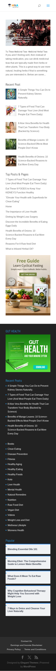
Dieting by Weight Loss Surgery (22, 217)
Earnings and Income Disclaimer (26, 645)
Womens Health (16, 530)
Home (9, 206)
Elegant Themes (29, 662)
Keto (10, 479)
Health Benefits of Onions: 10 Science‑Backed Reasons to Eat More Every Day (25, 235)
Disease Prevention (18, 454)
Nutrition (12, 500)
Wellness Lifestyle (17, 525)
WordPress (29, 666)
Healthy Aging (15, 464)
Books (11, 444)
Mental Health (15, 489)
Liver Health (14, 484)
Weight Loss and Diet (18, 520)
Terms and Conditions (35, 649)
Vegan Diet (13, 510)
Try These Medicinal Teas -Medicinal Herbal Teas (26, 51)
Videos (11, 515)
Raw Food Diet (15, 505)
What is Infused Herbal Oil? (19, 249)
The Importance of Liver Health (21, 211)
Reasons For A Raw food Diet (21, 244)
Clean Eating (14, 449)
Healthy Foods (15, 474)
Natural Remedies (17, 494)
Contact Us (26, 641)
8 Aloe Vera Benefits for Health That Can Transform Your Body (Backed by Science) (28, 408)
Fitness (11, 459)
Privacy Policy (14, 649)
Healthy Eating (15, 469)
